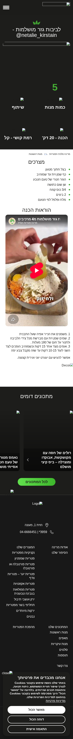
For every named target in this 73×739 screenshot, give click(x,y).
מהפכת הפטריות (24, 627)
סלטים (63, 649)
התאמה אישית (36, 729)
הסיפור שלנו (60, 552)
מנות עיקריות (59, 644)
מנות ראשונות (59, 632)
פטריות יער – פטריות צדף (21, 576)
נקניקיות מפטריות (23, 552)
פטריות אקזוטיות (24, 583)
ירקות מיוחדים (25, 610)
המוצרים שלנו (26, 547)
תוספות (63, 655)
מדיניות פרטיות (55, 701)
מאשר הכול (36, 709)
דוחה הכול (36, 719)
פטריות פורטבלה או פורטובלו (22, 566)
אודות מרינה (60, 547)
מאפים (63, 638)
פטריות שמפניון (25, 558)
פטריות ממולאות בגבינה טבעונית (24, 591)
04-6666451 (28, 532)
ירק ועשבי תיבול (24, 599)
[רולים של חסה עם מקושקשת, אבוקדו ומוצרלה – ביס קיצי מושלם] (48, 441)
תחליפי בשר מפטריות (20, 605)
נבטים (31, 616)
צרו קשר (62, 665)
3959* (43, 532)
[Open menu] (6, 7)
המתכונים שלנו (58, 627)
